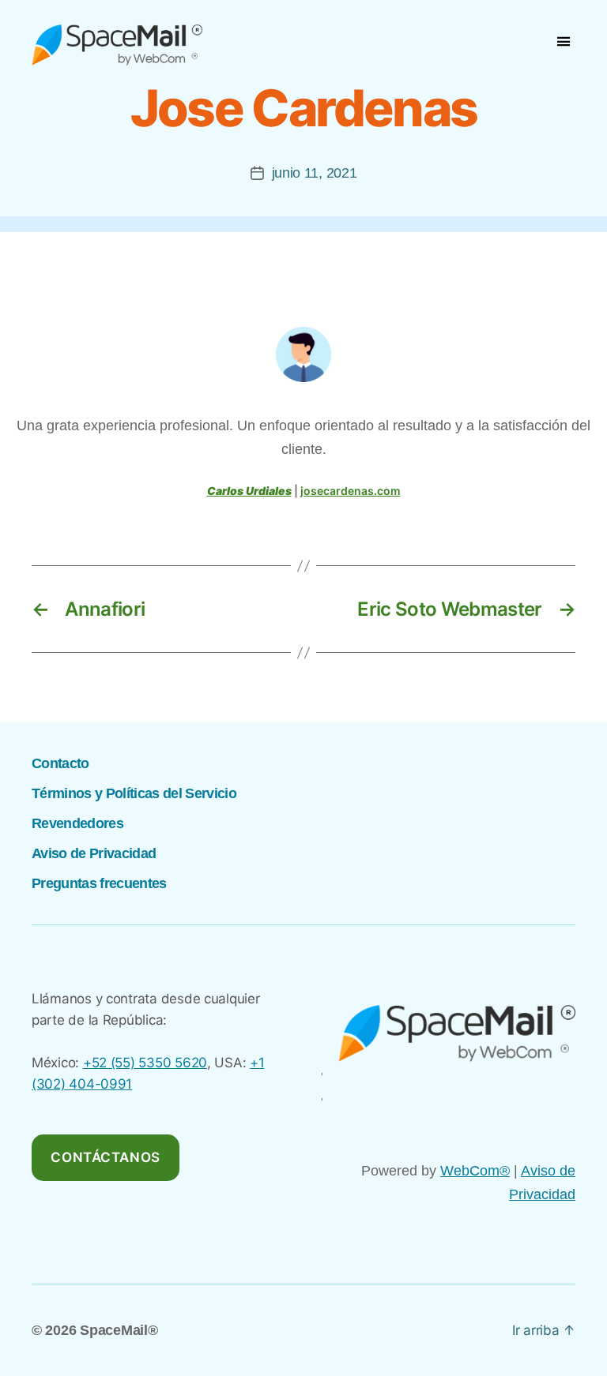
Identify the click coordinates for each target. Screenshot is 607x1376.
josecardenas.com (350, 490)
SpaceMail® (118, 1330)
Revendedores (77, 823)
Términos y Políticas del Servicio (134, 793)
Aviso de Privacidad (94, 853)
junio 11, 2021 (314, 173)
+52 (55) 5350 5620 (145, 1062)
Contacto (60, 763)
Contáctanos (105, 1157)
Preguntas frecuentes (99, 883)
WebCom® (475, 1171)
